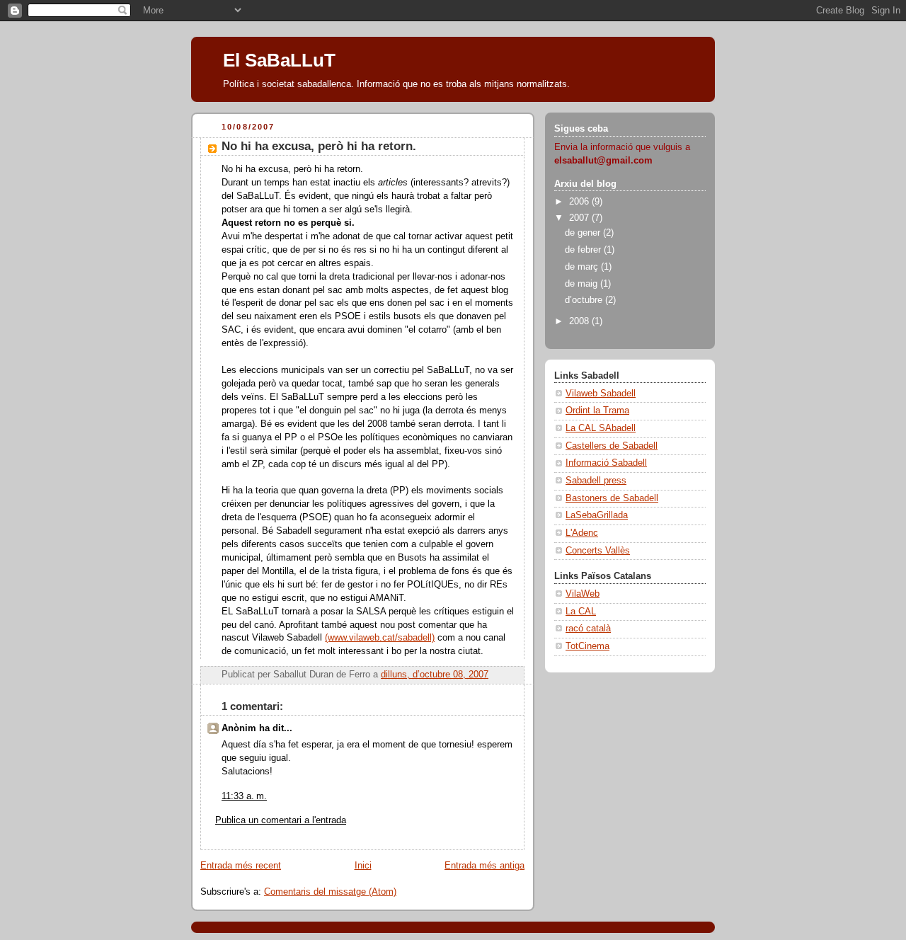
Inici (363, 866)
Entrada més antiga (484, 866)
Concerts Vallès (598, 551)
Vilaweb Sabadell (601, 394)
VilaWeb (583, 594)
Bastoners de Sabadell (612, 498)
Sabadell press (596, 481)
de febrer (584, 250)
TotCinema (587, 646)
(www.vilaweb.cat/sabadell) (380, 638)
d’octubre (585, 300)
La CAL (581, 612)
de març (583, 267)
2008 (580, 321)
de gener (584, 233)
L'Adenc (582, 533)
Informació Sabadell (606, 463)
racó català (588, 629)
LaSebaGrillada (597, 515)
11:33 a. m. (244, 796)
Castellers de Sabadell (612, 446)
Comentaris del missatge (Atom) (330, 892)
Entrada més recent (240, 866)
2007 (580, 218)
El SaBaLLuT (279, 60)
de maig (582, 284)
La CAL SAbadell (601, 428)
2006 (580, 202)
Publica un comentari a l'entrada (280, 820)
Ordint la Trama (597, 410)
